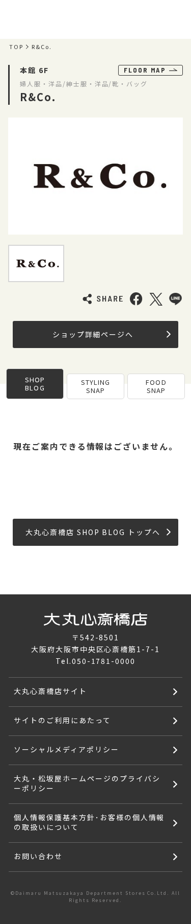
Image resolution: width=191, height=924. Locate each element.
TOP (16, 46)
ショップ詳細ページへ (93, 334)
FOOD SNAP (156, 386)
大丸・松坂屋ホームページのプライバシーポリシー (87, 783)
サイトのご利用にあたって (62, 720)
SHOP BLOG (35, 383)
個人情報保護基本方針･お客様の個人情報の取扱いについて (89, 822)
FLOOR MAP (145, 70)
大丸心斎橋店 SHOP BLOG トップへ (92, 532)
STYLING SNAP (95, 386)
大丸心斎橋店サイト (50, 691)
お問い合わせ (38, 856)
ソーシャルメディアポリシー (66, 749)
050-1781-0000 (103, 661)
